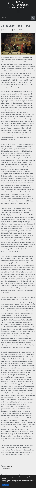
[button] (18, 11)
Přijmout (5, 485)
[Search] (33, 18)
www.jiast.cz (8, 466)
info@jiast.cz (9, 468)
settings (16, 482)
